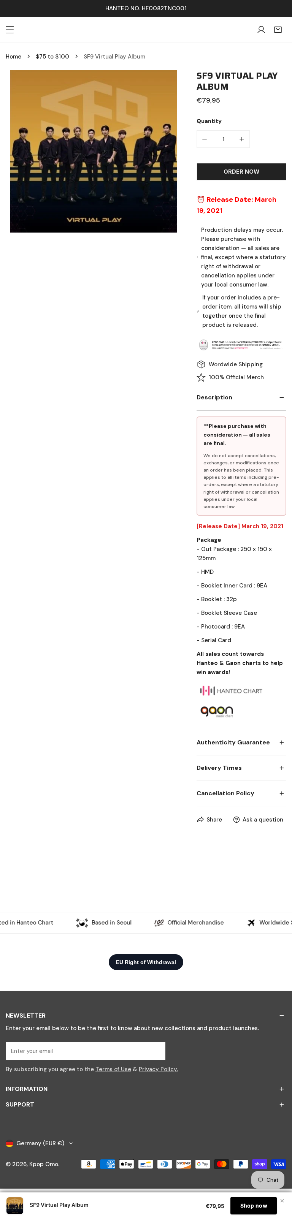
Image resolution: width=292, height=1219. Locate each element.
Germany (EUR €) (40, 1143)
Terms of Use (113, 1069)
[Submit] (155, 1050)
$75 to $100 (52, 56)
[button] (278, 29)
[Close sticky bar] (282, 1200)
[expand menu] (10, 29)
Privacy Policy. (158, 1069)
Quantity (209, 121)
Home (13, 56)
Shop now (253, 1205)
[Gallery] (93, 151)
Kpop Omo (43, 1164)
